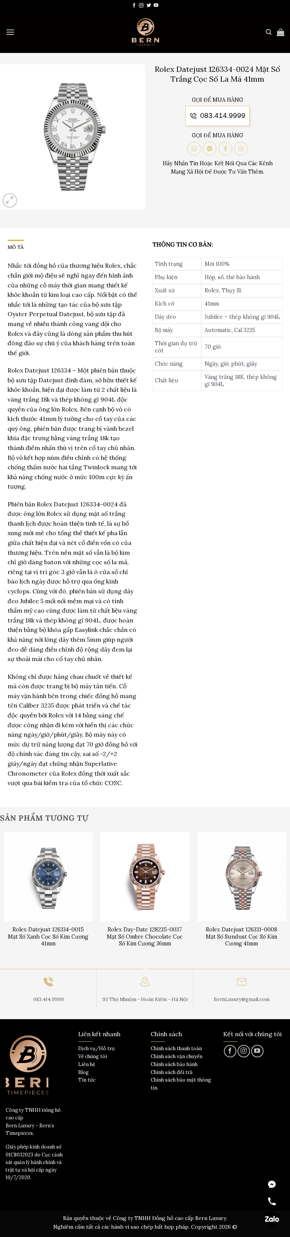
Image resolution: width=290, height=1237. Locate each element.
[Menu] (10, 32)
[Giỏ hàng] (280, 32)
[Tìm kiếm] (268, 32)
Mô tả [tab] (16, 247)
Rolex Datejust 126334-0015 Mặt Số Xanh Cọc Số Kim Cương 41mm (48, 936)
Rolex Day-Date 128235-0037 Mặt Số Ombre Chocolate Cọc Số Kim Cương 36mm (145, 936)
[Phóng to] (10, 200)
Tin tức (87, 1080)
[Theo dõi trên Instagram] (141, 5)
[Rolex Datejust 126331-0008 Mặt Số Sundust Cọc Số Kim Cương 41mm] (241, 876)
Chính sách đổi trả (172, 1072)
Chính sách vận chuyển (176, 1056)
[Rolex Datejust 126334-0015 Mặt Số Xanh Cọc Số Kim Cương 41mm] (48, 876)
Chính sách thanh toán (176, 1048)
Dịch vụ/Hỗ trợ (96, 1048)
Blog (83, 1072)
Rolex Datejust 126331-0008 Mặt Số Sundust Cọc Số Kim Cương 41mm (241, 936)
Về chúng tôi (92, 1056)
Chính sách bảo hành (174, 1064)
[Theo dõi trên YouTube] (156, 5)
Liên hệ (86, 1064)
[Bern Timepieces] (145, 32)
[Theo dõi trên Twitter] (149, 5)
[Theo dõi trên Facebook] (134, 5)
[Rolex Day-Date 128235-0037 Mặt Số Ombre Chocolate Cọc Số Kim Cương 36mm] (145, 876)
